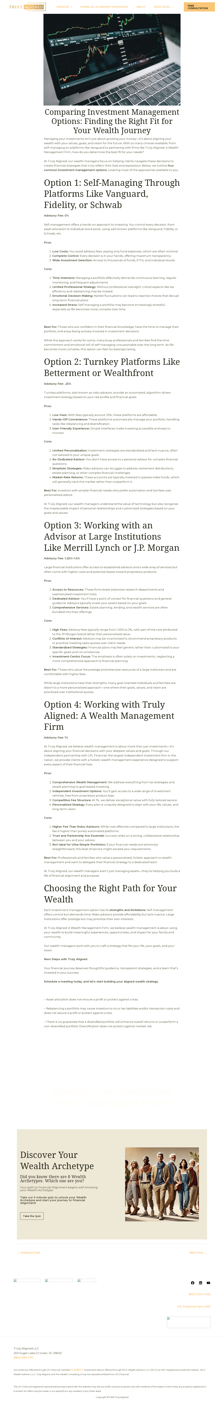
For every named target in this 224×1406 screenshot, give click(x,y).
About (141, 6)
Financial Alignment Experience (104, 6)
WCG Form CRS (199, 1294)
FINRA (74, 1370)
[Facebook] (193, 1283)
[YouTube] (208, 1283)
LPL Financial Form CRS (193, 1306)
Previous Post (28, 1252)
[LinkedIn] (201, 1283)
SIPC (80, 1370)
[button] (70, 7)
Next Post (198, 1252)
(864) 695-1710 (23, 1357)
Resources (162, 6)
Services (63, 6)
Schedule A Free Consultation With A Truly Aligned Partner (112, 1096)
